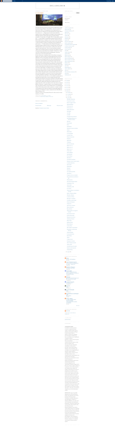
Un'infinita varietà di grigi (71, 200)
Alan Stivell (69, 173)
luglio (68, 251)
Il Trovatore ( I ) (70, 107)
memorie (66, 53)
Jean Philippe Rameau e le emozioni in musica (71, 119)
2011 (67, 87)
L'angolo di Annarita (70, 282)
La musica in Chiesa (70, 196)
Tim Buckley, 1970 (70, 183)
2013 (67, 84)
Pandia (67, 286)
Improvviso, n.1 (70, 149)
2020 (67, 80)
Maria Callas (69, 220)
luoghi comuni (67, 52)
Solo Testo (68, 285)
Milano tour (67, 55)
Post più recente (38, 105)
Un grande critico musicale (72, 116)
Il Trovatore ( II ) (70, 106)
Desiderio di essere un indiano (72, 128)
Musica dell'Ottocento (69, 61)
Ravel (68, 124)
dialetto (66, 35)
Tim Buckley (67, 74)
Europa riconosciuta (70, 136)
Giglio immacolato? (70, 109)
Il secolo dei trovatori (71, 213)
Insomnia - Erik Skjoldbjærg (70, 259)
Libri (66, 50)
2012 (67, 85)
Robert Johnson (70, 224)
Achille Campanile (68, 27)
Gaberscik (69, 169)
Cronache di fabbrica (68, 30)
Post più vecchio (60, 105)
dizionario (67, 37)
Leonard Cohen (70, 135)
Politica (51, 96)
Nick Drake (69, 111)
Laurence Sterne (68, 47)
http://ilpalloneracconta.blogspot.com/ (72, 294)
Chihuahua (69, 142)
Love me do (69, 188)
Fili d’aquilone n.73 (69, 283)
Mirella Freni (69, 131)
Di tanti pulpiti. (69, 271)
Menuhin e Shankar (70, 195)
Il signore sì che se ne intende (72, 175)
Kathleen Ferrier (70, 222)
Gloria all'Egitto (70, 152)
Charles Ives (69, 203)
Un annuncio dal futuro (71, 159)
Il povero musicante (70, 143)
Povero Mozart (69, 156)
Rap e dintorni (69, 208)
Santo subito (69, 164)
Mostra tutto (77, 305)
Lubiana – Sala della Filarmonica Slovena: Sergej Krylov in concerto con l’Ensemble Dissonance (72, 273)
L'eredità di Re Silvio (71, 163)
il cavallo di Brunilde (70, 289)
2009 (67, 91)
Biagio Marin (67, 29)
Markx (67, 258)
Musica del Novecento (69, 59)
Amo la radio (69, 185)
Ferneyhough (69, 123)
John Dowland (69, 154)
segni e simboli (67, 68)
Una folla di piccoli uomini (72, 246)
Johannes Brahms (70, 232)
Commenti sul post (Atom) (44, 108)
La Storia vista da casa (69, 46)
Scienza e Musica (69, 298)
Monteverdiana (67, 56)
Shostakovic (69, 157)
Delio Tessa (67, 33)
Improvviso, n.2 (70, 147)
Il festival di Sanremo (71, 202)
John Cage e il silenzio (71, 205)
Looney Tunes (69, 225)
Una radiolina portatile (71, 171)
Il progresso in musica (71, 241)
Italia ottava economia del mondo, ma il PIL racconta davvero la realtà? (72, 278)
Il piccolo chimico (68, 41)
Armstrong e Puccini (70, 218)
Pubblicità (67, 64)
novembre (69, 94)
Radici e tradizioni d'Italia (71, 193)
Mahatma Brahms (70, 104)
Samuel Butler (67, 67)
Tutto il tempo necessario (71, 242)
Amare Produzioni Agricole (71, 262)
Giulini (68, 130)
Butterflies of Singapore (70, 267)
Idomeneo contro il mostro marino (73, 161)
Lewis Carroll (67, 49)
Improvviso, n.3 (70, 145)
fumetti (66, 40)
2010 (67, 89)
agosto (68, 97)
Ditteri (67, 290)
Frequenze (69, 138)
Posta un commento (39, 103)
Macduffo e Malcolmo (71, 99)
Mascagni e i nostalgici (71, 198)
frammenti (66, 38)
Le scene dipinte (70, 133)
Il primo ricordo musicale (71, 247)
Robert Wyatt (69, 235)
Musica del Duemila (44, 96)
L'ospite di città (70, 239)
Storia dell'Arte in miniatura (70, 71)
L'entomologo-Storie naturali (70, 44)
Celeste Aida (69, 150)
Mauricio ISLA (68, 295)
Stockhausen (69, 126)
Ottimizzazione (69, 179)
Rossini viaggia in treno (71, 102)
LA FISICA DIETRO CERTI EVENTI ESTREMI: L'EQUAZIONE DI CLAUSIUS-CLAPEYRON (71, 301)
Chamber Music (70, 249)
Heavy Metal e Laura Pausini (72, 227)
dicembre (69, 92)
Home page (49, 105)
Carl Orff (68, 114)
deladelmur (57, 5)
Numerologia (69, 166)
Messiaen (68, 121)
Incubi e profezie (68, 43)
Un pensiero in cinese (71, 100)
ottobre (68, 96)
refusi (66, 65)
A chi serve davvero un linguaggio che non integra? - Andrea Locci (72, 264)
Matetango (68, 277)
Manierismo (69, 140)
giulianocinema (67, 319)
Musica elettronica (70, 207)
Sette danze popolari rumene (72, 181)
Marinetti (68, 168)
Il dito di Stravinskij (70, 215)
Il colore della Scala (70, 234)
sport (66, 70)
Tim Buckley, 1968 (70, 186)
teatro (66, 73)
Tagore (68, 237)
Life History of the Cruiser (70, 268)
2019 (67, 82)
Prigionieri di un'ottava (71, 217)
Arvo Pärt (68, 113)
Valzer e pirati (69, 244)
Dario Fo (66, 32)
